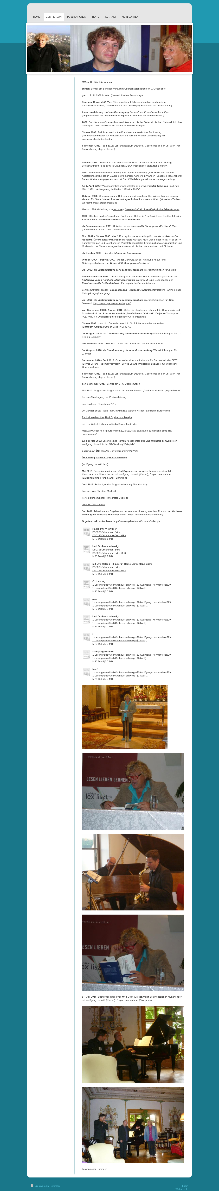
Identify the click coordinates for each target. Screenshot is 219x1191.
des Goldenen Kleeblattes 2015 (99, 404)
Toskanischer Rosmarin (94, 1169)
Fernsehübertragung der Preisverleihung (104, 397)
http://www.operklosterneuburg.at (112, 303)
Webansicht (182, 1189)
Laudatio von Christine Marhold (99, 491)
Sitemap (55, 1185)
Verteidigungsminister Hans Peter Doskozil (105, 497)
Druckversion (41, 1185)
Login (185, 1185)
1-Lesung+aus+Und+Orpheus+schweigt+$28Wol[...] (120, 588)
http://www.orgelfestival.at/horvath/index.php (137, 521)
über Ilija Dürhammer (93, 504)
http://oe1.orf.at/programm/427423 (119, 450)
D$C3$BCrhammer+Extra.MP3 (109, 535)
